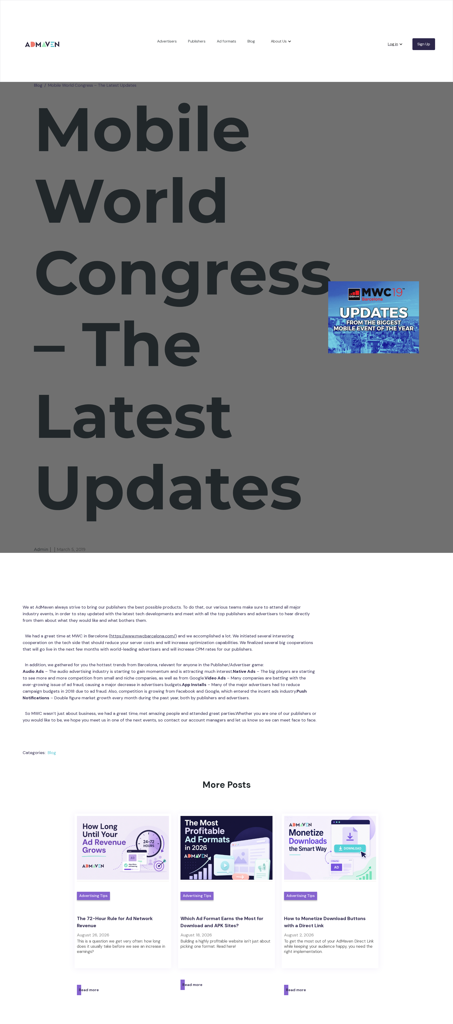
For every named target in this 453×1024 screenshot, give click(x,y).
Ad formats (226, 41)
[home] (43, 39)
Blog (251, 41)
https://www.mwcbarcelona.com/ (142, 636)
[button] (281, 41)
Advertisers (167, 41)
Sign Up (423, 44)
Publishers (197, 41)
